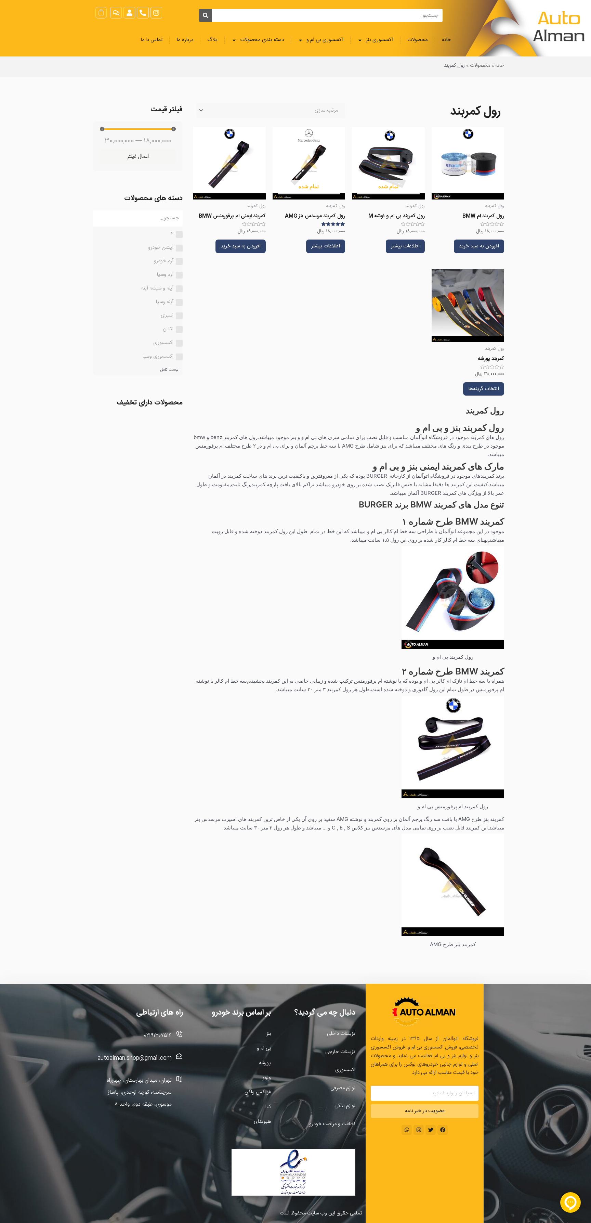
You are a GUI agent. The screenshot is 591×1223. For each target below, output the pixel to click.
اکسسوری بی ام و (324, 40)
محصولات (417, 40)
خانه (446, 40)
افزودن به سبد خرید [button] (479, 246)
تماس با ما (151, 40)
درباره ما (184, 40)
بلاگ (212, 40)
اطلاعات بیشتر (405, 246)
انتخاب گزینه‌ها (483, 389)
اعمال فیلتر (138, 156)
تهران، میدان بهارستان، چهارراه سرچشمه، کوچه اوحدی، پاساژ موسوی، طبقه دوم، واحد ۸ (139, 1092)
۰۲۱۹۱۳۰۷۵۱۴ (158, 1035)
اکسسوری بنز (379, 40)
